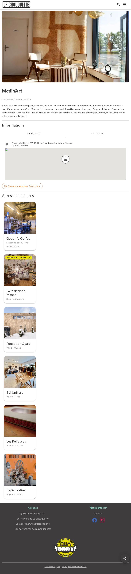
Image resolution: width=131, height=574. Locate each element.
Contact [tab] (33, 133)
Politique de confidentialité (74, 566)
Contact (98, 513)
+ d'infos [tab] (97, 133)
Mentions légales (52, 566)
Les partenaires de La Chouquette (33, 528)
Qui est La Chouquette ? (33, 513)
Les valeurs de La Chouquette (33, 518)
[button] (124, 558)
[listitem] (65, 144)
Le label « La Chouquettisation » (33, 523)
